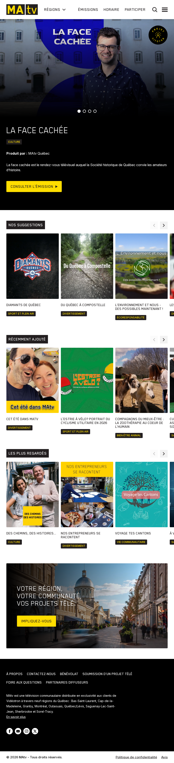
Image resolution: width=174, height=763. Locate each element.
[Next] (164, 225)
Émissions (88, 9)
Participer (135, 9)
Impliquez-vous (36, 621)
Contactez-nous (41, 674)
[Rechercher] (155, 9)
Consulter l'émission (32, 186)
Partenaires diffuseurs (67, 682)
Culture (14, 141)
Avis (164, 757)
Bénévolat (69, 674)
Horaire (111, 9)
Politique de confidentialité (136, 757)
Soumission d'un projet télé (107, 674)
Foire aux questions (24, 682)
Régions (52, 9)
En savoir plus (16, 717)
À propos (14, 674)
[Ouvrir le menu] (165, 9)
